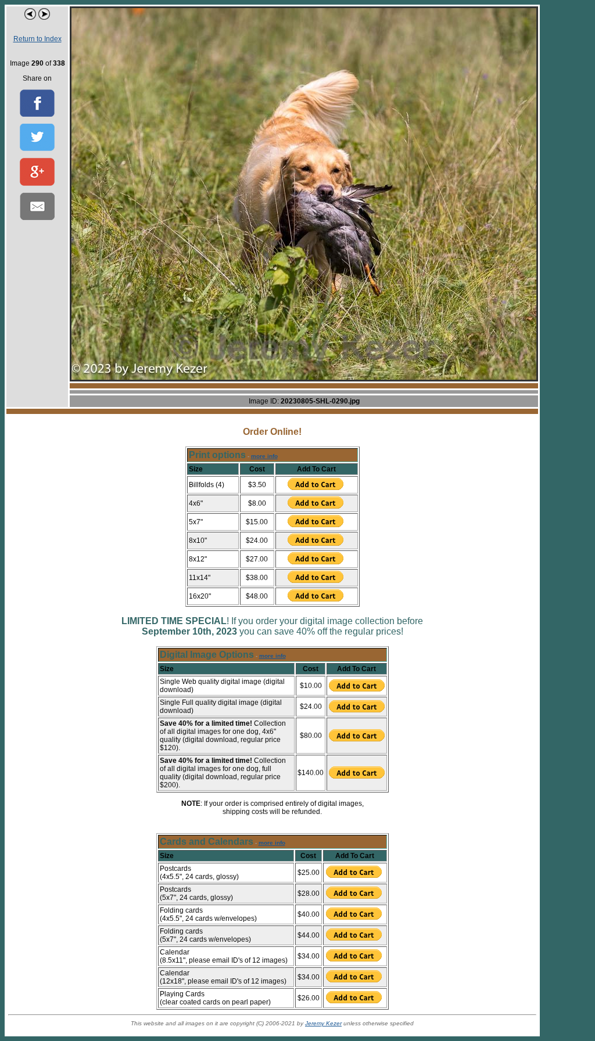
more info (264, 456)
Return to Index (37, 39)
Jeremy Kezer (323, 1023)
